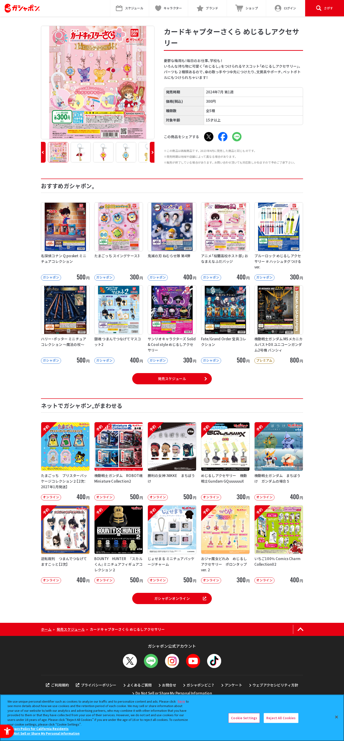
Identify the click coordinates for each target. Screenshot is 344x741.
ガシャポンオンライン (172, 598)
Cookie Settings (244, 718)
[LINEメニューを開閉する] (151, 661)
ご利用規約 (60, 684)
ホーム (46, 629)
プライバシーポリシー (99, 684)
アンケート (233, 684)
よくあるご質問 (139, 684)
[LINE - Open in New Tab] (237, 136)
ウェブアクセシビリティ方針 (275, 684)
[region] (172, 717)
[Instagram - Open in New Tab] (172, 661)
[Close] (336, 717)
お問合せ (169, 684)
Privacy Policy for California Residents (39, 728)
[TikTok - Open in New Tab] (214, 661)
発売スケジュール (172, 378)
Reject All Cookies (281, 718)
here (181, 701)
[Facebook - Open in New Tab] (222, 136)
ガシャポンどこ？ (200, 684)
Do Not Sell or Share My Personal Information (173, 693)
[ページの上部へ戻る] (300, 629)
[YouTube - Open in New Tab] (193, 661)
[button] (43, 152)
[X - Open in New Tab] (208, 136)
